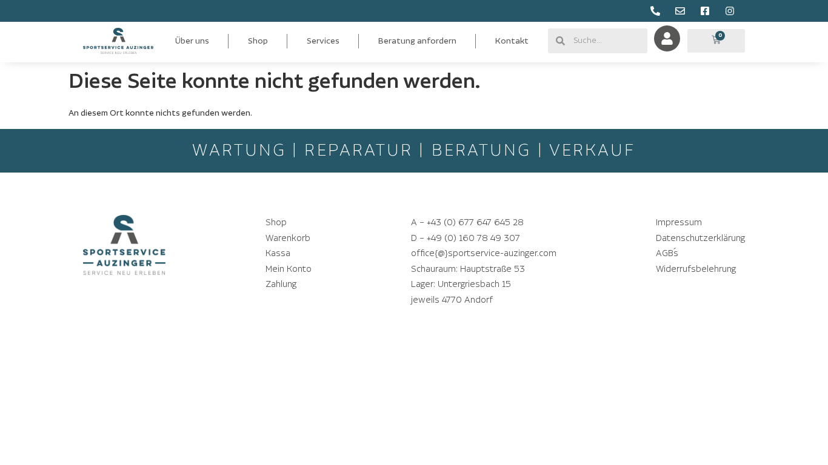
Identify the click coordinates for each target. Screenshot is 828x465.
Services (323, 41)
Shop (258, 41)
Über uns (192, 41)
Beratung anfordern (417, 41)
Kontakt (512, 41)
